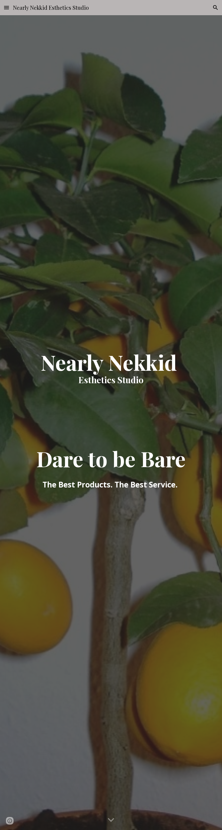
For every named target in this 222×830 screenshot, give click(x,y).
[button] (6, 7)
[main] (111, 423)
